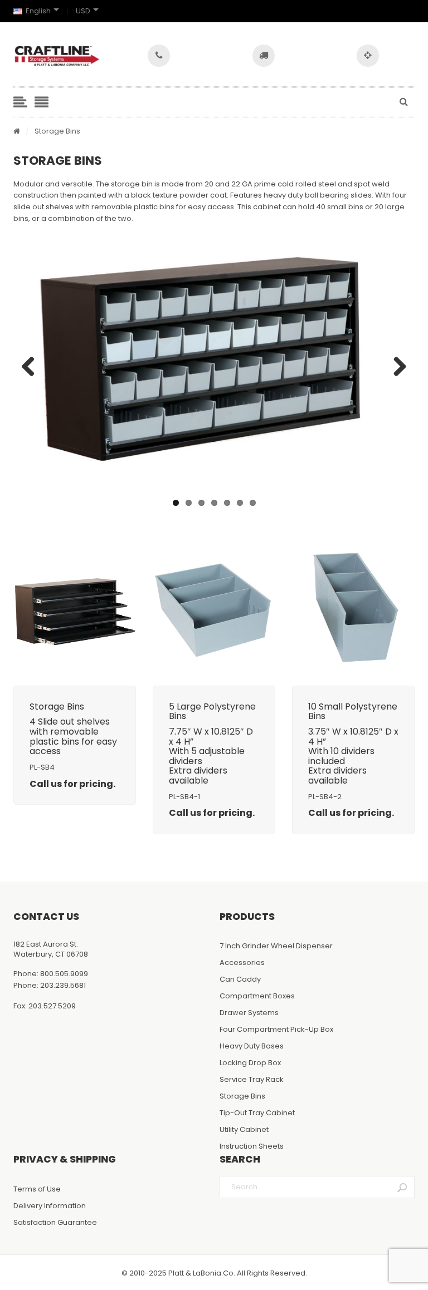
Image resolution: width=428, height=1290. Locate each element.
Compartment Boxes (257, 996)
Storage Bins (242, 1096)
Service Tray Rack (252, 1079)
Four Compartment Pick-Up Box (276, 1029)
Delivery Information (49, 1205)
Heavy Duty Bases (252, 1046)
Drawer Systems (249, 1012)
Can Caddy (240, 979)
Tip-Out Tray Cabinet (257, 1112)
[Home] (16, 131)
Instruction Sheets (252, 1146)
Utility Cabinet (244, 1129)
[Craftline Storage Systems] (57, 56)
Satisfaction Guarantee (55, 1222)
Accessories (242, 962)
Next (396, 367)
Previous (32, 367)
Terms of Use (37, 1189)
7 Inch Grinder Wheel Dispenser (276, 946)
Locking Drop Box (250, 1062)
